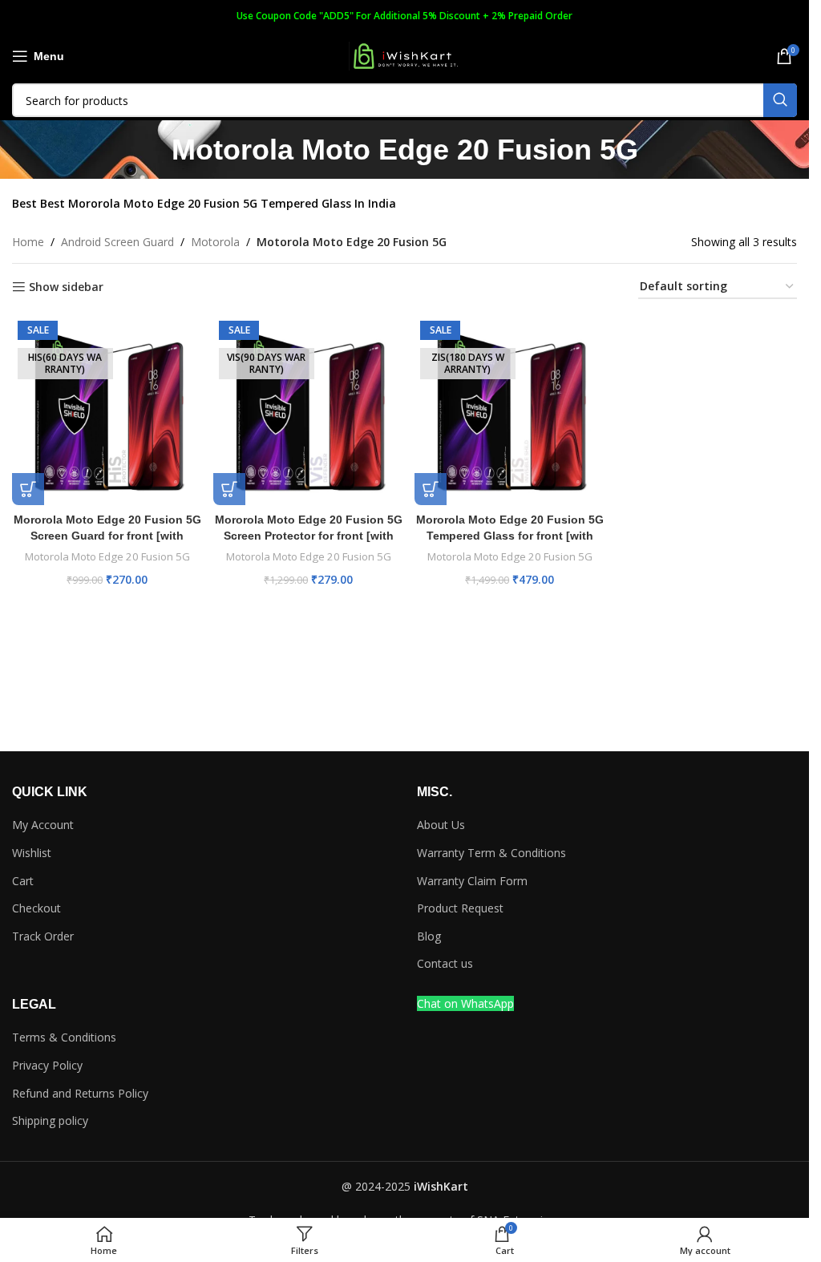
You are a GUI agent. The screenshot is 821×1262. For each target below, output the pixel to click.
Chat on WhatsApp (465, 1003)
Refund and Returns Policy (80, 1093)
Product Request (460, 908)
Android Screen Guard (117, 241)
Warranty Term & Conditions (491, 852)
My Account (43, 824)
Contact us (445, 963)
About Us (441, 824)
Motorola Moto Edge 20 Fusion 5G (107, 556)
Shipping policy (50, 1120)
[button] (28, 489)
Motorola (215, 241)
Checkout (36, 908)
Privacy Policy (47, 1065)
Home (28, 241)
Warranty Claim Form (472, 880)
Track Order (43, 936)
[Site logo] (405, 55)
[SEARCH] (780, 100)
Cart (23, 880)
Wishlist (31, 852)
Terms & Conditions (64, 1037)
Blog (429, 936)
